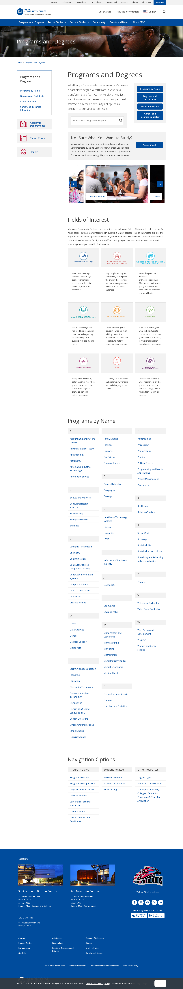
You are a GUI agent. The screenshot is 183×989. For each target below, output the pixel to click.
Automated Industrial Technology (80, 468)
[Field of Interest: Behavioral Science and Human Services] (116, 257)
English (152, 11)
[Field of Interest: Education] (150, 311)
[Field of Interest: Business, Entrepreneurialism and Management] (150, 257)
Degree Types (144, 777)
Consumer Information (55, 965)
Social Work (143, 533)
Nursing (108, 700)
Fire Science (109, 457)
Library (135, 2)
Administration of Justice (82, 448)
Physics (141, 457)
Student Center (66, 2)
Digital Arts (75, 647)
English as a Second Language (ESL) (79, 710)
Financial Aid (57, 943)
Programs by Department (83, 783)
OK (160, 983)
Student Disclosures (95, 938)
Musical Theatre (112, 673)
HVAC (106, 539)
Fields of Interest (150, 106)
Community (99, 22)
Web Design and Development (145, 632)
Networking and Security (116, 694)
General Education (113, 484)
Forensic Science (112, 463)
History (107, 527)
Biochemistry (76, 513)
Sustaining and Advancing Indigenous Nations (150, 559)
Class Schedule (96, 2)
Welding (141, 639)
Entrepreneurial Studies (82, 724)
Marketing (109, 648)
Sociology (142, 539)
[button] (160, 184)
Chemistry (75, 552)
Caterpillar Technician (81, 546)
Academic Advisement (114, 783)
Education (75, 680)
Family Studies (111, 438)
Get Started (104, 11)
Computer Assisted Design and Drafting (80, 566)
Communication (78, 558)
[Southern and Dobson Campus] (40, 876)
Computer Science (79, 584)
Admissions (57, 938)
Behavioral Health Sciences (79, 505)
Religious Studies (146, 512)
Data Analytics (77, 629)
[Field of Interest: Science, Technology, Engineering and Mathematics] (116, 362)
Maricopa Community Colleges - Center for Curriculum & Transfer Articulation (148, 795)
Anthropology (77, 454)
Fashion (108, 444)
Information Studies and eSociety (116, 562)
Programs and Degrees (31, 22)
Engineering (76, 702)
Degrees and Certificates (150, 98)
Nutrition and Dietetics (115, 706)
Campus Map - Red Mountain (83, 906)
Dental (73, 635)
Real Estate (143, 506)
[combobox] (151, 12)
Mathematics (110, 654)
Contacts (124, 2)
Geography (109, 490)
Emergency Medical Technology (79, 695)
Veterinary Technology (148, 603)
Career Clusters (77, 811)
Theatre (141, 582)
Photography (144, 450)
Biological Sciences (79, 519)
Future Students (57, 22)
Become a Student (113, 777)
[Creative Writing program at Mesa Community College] (117, 183)
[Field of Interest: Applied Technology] (83, 257)
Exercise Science (78, 736)
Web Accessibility (130, 965)
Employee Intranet (94, 953)
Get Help (22, 953)
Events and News (119, 22)
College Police (92, 948)
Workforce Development (149, 783)
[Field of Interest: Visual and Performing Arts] (150, 362)
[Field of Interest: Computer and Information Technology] (83, 311)
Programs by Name (150, 88)
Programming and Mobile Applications (150, 471)
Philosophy (143, 444)
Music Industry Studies (115, 660)
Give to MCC (146, 2)
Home (19, 62)
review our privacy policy (98, 983)
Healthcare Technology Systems (115, 519)
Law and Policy (111, 611)
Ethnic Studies (77, 730)
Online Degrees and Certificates (80, 819)
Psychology (143, 485)
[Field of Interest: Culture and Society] (116, 311)
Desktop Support (78, 641)
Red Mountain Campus (85, 891)
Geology (108, 496)
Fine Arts (108, 450)
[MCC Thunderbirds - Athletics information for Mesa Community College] (147, 876)
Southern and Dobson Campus (38, 891)
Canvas (54, 2)
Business (74, 525)
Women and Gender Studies (147, 647)
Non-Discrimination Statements (105, 965)
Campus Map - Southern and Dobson (34, 906)
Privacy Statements (78, 965)
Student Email (112, 2)
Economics (75, 674)
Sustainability (144, 545)
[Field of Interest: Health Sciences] (83, 362)
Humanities (109, 533)
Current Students (79, 22)
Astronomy (75, 460)
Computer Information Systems (81, 576)
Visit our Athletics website (148, 892)
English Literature (79, 718)
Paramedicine (144, 438)
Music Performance (113, 666)
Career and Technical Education (150, 115)
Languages (109, 605)
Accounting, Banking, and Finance (82, 440)
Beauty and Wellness (80, 497)
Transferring (110, 789)
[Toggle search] (164, 12)
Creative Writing (78, 602)
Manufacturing (111, 642)
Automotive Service (79, 476)
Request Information (127, 11)
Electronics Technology (81, 687)
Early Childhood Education (83, 668)
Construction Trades (80, 590)
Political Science (145, 463)
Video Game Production (149, 609)
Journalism (109, 584)
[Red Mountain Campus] (92, 876)
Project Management (148, 478)
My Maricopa (82, 2)
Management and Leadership (113, 634)
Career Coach (149, 145)
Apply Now (160, 2)
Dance (73, 623)
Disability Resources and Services (63, 949)
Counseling (75, 596)
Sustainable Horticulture (149, 551)
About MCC (139, 22)
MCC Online (25, 917)
